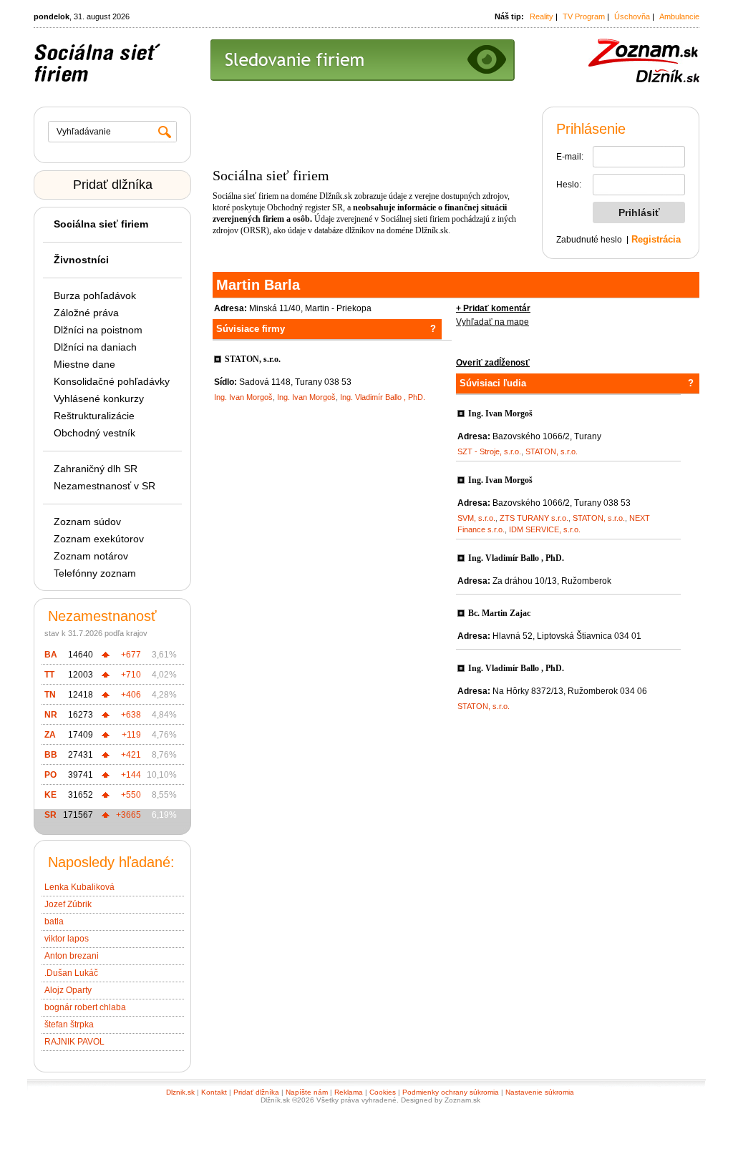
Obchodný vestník (94, 433)
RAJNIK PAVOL (74, 1042)
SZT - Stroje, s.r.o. (489, 451)
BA (50, 655)
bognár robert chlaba (85, 1007)
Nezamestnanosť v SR (104, 486)
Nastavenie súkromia (539, 1092)
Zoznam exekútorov (99, 538)
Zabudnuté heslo (589, 240)
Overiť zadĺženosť (493, 363)
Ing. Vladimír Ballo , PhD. (382, 397)
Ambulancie (679, 16)
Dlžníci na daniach (95, 347)
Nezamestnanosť (102, 616)
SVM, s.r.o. (476, 518)
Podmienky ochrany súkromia (450, 1092)
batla (54, 921)
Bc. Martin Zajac (499, 613)
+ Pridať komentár (493, 308)
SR (50, 815)
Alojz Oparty (68, 990)
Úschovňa (632, 16)
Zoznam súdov (87, 521)
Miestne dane (84, 364)
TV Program (584, 16)
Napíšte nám (307, 1092)
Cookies (382, 1092)
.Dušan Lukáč (71, 973)
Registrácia (656, 239)
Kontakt (214, 1092)
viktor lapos (66, 939)
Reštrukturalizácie (94, 415)
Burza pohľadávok (95, 295)
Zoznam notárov (91, 556)
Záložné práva (86, 312)
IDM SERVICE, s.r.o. (545, 529)
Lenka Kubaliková (79, 887)
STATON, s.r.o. (253, 359)
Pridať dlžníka (112, 184)
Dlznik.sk (180, 1092)
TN (50, 695)
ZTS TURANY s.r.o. (534, 518)
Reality (541, 16)
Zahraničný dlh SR (95, 468)
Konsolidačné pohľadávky (112, 381)
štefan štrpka (69, 1024)
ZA (50, 735)
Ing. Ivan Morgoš (243, 397)
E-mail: (569, 157)
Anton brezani (71, 956)
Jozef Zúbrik (68, 904)
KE (50, 795)
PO (50, 775)
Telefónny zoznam (95, 573)
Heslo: (568, 185)
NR (50, 715)
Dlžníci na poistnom (98, 330)
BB (50, 755)
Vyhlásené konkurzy (99, 398)
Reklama (348, 1092)
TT (49, 675)
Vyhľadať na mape (492, 322)
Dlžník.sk (335, 196)
